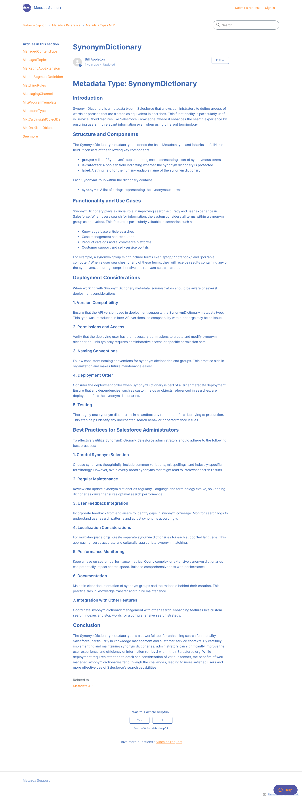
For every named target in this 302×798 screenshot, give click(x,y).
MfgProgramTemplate (40, 102)
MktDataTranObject (38, 128)
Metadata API (83, 686)
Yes (139, 720)
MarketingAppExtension (41, 68)
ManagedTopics (35, 60)
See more (30, 136)
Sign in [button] (270, 7)
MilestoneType (34, 111)
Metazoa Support (35, 25)
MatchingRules (34, 85)
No (162, 720)
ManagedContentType (40, 51)
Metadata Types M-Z (100, 25)
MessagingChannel (38, 94)
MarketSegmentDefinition (43, 77)
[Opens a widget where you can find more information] (285, 790)
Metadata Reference (66, 25)
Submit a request (247, 7)
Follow (220, 60)
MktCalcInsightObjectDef (42, 119)
